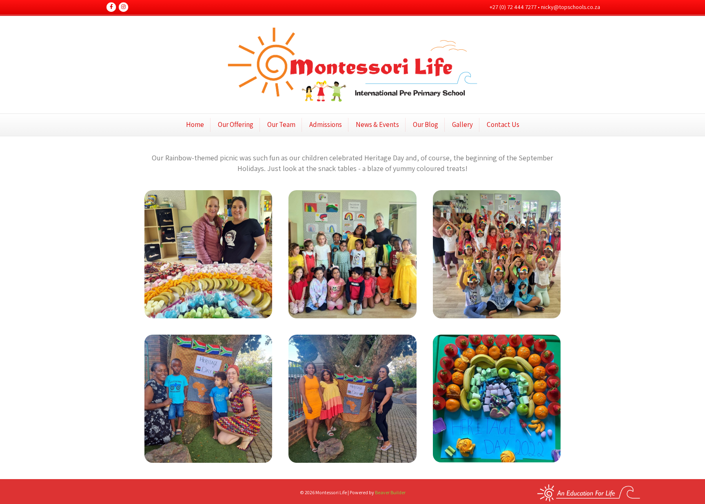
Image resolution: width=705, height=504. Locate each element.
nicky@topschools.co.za (570, 7)
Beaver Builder (390, 492)
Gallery (462, 124)
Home (195, 124)
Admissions (325, 124)
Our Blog (425, 124)
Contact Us (503, 124)
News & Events (377, 124)
